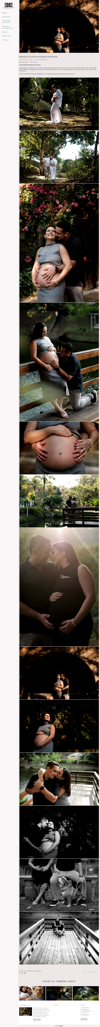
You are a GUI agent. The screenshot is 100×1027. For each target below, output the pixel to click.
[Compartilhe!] (59, 128)
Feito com (59, 1025)
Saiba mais (37, 1019)
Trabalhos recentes (6, 21)
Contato (5, 40)
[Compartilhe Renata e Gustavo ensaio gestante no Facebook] (19, 973)
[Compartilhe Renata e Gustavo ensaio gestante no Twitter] (22, 973)
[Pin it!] (63, 128)
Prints (5, 32)
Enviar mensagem (85, 1009)
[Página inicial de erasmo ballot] (9, 6)
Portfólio (6, 16)
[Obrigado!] (54, 128)
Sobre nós (6, 36)
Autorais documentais (8, 27)
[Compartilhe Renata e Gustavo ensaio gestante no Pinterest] (25, 973)
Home (4, 13)
